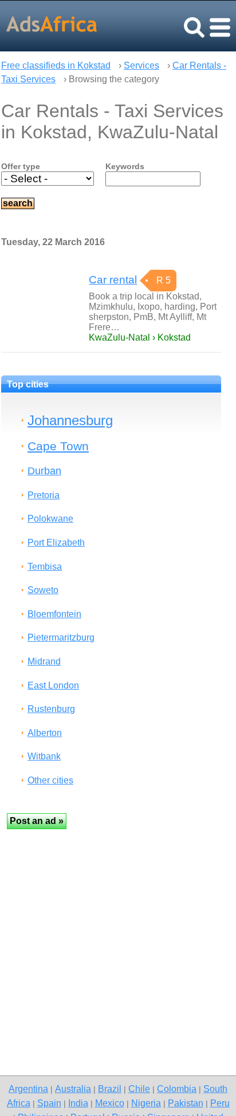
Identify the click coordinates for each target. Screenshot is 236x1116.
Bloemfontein (54, 614)
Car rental (113, 280)
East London (53, 685)
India (78, 1103)
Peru (220, 1103)
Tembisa (44, 566)
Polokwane (50, 518)
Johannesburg (70, 420)
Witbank (44, 756)
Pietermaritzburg (61, 637)
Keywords (124, 166)
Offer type (20, 166)
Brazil (109, 1088)
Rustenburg (51, 709)
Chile (139, 1088)
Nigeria (146, 1103)
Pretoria (43, 495)
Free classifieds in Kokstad (56, 65)
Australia (73, 1088)
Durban (44, 471)
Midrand (44, 661)
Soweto (42, 590)
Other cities (50, 780)
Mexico (109, 1103)
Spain (49, 1103)
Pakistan (185, 1103)
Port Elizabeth (56, 542)
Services (141, 65)
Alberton (44, 733)
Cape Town (58, 446)
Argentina (28, 1088)
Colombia (176, 1088)
